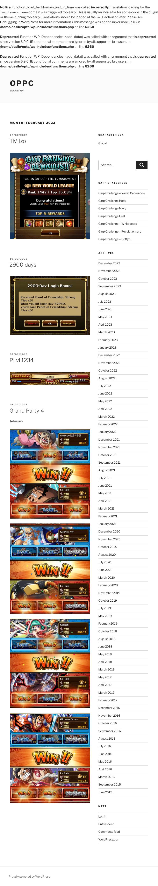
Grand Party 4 (26, 410)
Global (102, 143)
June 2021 (105, 485)
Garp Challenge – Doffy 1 (114, 239)
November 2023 (109, 271)
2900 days (22, 264)
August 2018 (106, 639)
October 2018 (107, 631)
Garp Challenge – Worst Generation (121, 193)
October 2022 (107, 370)
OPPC (22, 83)
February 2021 (107, 516)
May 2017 (105, 677)
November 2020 (109, 539)
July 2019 (104, 608)
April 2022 (105, 409)
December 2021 (109, 439)
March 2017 (106, 692)
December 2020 (109, 531)
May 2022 (105, 401)
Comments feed (109, 831)
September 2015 (109, 784)
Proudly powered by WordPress (29, 876)
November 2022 (109, 363)
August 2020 (107, 554)
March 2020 (106, 577)
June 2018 (105, 646)
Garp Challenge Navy (112, 208)
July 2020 (104, 562)
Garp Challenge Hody (112, 200)
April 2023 (105, 324)
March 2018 (106, 669)
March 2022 (106, 416)
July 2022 (104, 386)
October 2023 (107, 278)
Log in (102, 816)
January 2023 (107, 347)
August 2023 (107, 293)
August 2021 (106, 470)
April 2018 (105, 662)
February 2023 (108, 340)
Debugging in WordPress (19, 22)
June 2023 (105, 309)
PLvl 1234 (21, 360)
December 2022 (109, 355)
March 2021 (106, 508)
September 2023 (109, 286)
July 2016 (104, 746)
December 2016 (109, 707)
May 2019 (105, 616)
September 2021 (109, 462)
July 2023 (104, 301)
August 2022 (106, 378)
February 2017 (107, 700)
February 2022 (107, 424)
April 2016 (105, 769)
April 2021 (105, 501)
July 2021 (104, 478)
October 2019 (107, 600)
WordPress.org (108, 839)
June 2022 (105, 393)
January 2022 (107, 431)
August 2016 (106, 738)
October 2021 (107, 455)
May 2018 (105, 654)
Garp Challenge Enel (111, 216)
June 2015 (105, 792)
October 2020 (107, 546)
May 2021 (105, 493)
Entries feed (106, 824)
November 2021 (109, 447)
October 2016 (107, 723)
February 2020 (108, 585)
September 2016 (109, 731)
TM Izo (17, 141)
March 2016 (106, 777)
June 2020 (105, 569)
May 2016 (105, 761)
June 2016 (105, 754)
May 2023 (105, 317)
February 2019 (107, 623)
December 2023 (109, 263)
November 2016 (109, 715)
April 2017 (105, 684)
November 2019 (109, 593)
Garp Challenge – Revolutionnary (119, 231)
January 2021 (107, 524)
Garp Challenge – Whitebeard (117, 223)
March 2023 (106, 332)
